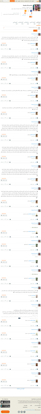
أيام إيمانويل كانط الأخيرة (31, 213)
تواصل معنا (25, 405)
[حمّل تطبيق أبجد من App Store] (5, 402)
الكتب (30, 1)
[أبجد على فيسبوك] (24, 412)
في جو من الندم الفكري (32, 244)
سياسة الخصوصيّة (33, 409)
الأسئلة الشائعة (25, 407)
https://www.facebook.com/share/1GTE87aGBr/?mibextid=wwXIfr (31, 11)
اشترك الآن (12, 1)
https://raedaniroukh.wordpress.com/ (25, 11)
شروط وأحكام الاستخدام (27, 409)
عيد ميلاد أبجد (22, 1)
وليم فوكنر (29, 43)
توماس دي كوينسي (25, 231)
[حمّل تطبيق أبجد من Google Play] (5, 406)
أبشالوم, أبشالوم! (32, 43)
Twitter (7, 48)
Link (3, 48)
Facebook (8, 48)
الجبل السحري (33, 295)
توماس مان (29, 295)
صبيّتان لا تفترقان (32, 320)
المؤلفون (19, 1)
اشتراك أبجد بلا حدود (37, 405)
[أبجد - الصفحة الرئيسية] (37, 1)
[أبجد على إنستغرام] (19, 412)
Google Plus (5, 48)
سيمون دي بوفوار (27, 320)
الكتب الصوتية (27, 1)
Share (9, 48)
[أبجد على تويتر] (22, 412)
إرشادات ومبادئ (33, 363)
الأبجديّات (32, 1)
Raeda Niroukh (34, 33)
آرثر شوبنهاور (29, 363)
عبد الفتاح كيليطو (26, 244)
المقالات (16, 1)
